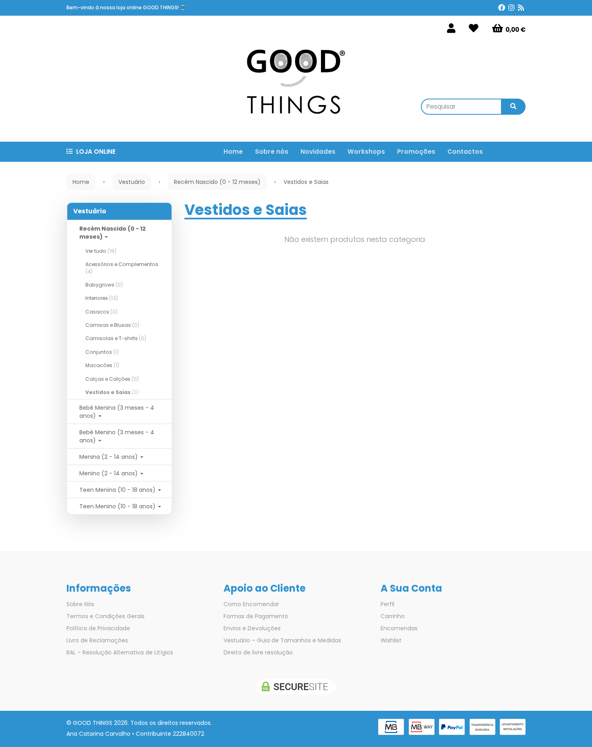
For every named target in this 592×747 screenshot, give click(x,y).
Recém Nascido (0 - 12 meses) (112, 233)
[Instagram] (511, 8)
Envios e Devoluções (252, 628)
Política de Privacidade (98, 628)
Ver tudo (100, 251)
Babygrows (104, 284)
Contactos (465, 151)
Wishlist (391, 640)
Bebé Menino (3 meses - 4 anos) (116, 436)
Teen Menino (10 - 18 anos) (118, 506)
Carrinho (393, 616)
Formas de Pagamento (256, 616)
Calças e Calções (112, 379)
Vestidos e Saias (112, 392)
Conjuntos (102, 352)
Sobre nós (271, 151)
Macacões (102, 365)
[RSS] (521, 8)
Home (233, 151)
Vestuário (89, 211)
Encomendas (399, 628)
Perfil (387, 604)
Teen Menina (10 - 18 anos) (118, 490)
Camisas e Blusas (112, 325)
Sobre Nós (80, 604)
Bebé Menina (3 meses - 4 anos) (116, 412)
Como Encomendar (251, 604)
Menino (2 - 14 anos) (109, 473)
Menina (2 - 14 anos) (109, 457)
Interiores (101, 298)
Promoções (416, 151)
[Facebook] (502, 8)
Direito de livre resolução (258, 652)
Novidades (317, 151)
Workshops (366, 151)
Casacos (101, 311)
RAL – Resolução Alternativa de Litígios (119, 652)
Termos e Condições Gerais (105, 616)
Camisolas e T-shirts (115, 338)
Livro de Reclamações (97, 640)
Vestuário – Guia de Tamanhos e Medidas (282, 640)
